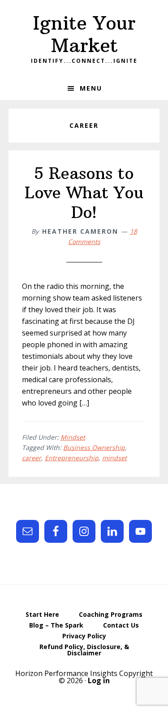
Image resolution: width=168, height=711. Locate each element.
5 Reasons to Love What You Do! (84, 192)
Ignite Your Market (84, 34)
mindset (114, 458)
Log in (99, 680)
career (31, 458)
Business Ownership (94, 447)
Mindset (72, 437)
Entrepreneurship (72, 458)
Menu (91, 88)
